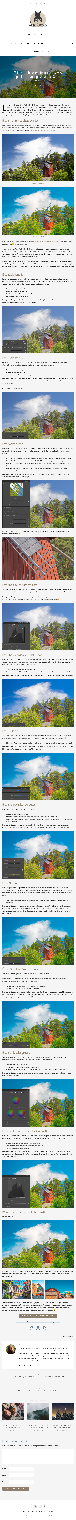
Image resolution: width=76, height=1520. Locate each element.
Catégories (24, 43)
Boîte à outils (38, 69)
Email (4, 1475)
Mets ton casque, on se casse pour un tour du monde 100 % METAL (13, 1426)
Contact (44, 34)
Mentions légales (38, 1511)
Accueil (13, 43)
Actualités (58, 1423)
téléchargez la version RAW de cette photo (46, 241)
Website (5, 1482)
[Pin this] (40, 85)
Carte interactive (41, 52)
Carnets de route (41, 43)
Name (4, 1468)
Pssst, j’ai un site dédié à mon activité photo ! (38, 1315)
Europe (42, 1423)
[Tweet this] (38, 85)
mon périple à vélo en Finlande (44, 130)
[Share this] (35, 85)
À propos (31, 34)
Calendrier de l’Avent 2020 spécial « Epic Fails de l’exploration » (63, 1426)
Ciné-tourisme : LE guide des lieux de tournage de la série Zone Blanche (38, 1426)
